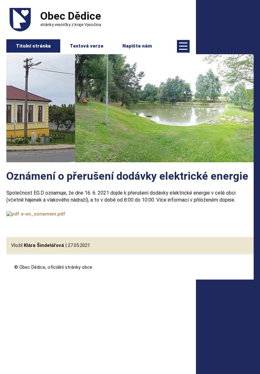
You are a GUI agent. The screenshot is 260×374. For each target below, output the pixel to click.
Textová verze (86, 46)
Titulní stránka (33, 46)
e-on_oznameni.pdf (43, 214)
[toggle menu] (183, 46)
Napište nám (137, 46)
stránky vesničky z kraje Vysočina (70, 18)
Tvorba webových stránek (232, 267)
